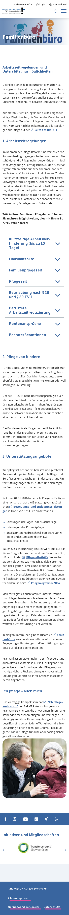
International (59, 4)
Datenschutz (51, 906)
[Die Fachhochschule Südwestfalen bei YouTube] (25, 819)
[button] (34, 243)
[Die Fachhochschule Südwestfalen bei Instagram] (14, 819)
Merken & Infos (23, 4)
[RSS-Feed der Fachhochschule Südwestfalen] (56, 819)
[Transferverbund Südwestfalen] (34, 847)
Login (42, 4)
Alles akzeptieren (18, 898)
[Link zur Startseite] (14, 11)
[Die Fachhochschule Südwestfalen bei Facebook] (5, 819)
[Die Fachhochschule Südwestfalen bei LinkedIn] (36, 819)
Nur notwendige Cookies (23, 906)
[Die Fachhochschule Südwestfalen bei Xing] (46, 819)
